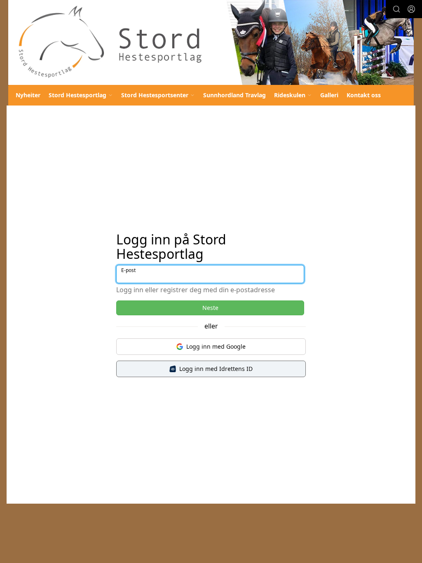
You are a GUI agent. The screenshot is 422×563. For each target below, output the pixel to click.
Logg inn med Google (216, 346)
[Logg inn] (411, 9)
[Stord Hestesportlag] (211, 42)
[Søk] (396, 9)
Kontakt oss (364, 95)
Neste (210, 308)
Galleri (329, 95)
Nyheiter (28, 95)
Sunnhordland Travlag (234, 95)
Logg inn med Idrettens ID (216, 369)
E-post (128, 270)
